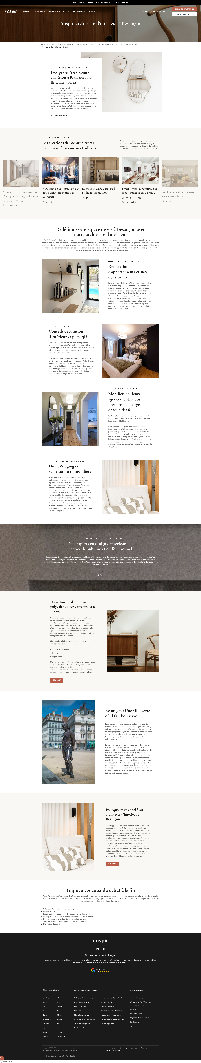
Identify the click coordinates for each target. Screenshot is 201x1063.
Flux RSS (60, 1056)
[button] (59, 115)
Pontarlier (142, 148)
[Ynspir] (11, 11)
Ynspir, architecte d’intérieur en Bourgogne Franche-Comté (75, 44)
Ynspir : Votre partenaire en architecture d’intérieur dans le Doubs (116, 44)
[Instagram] (103, 949)
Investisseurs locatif (152, 11)
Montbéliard (153, 148)
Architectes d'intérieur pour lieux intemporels (60, 1050)
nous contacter (183, 9)
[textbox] (184, 14)
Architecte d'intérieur (47, 44)
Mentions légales (49, 1056)
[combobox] (184, 14)
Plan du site (70, 1056)
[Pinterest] (97, 949)
